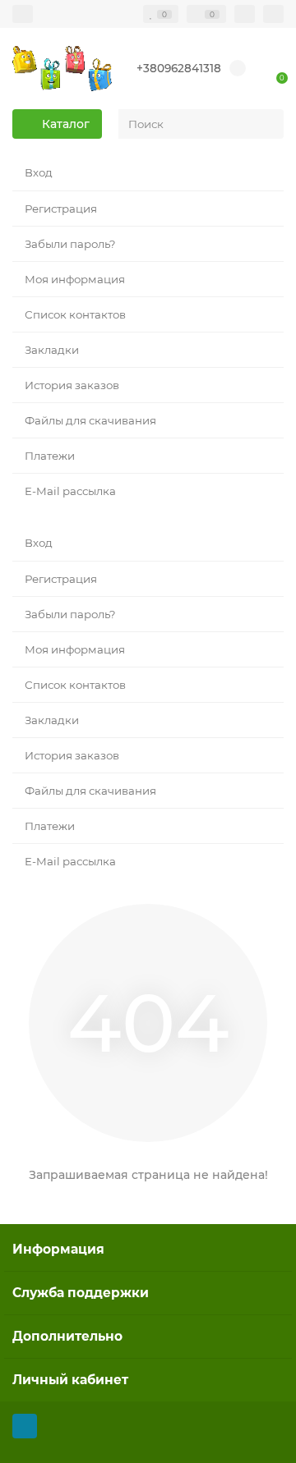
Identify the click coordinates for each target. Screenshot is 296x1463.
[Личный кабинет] (273, 14)
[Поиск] (266, 124)
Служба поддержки (80, 1292)
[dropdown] (22, 14)
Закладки (52, 349)
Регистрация (61, 208)
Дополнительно (67, 1336)
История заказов (72, 385)
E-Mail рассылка (70, 491)
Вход (39, 172)
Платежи (50, 455)
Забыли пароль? (70, 243)
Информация (58, 1249)
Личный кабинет (70, 1379)
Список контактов (75, 314)
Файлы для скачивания (90, 420)
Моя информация (75, 279)
